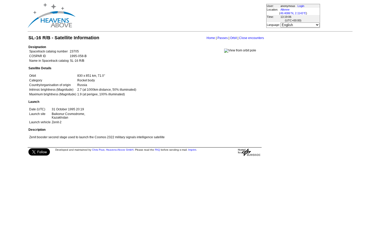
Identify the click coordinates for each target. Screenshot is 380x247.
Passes (222, 38)
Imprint (192, 149)
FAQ (157, 149)
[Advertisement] (171, 15)
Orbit (233, 38)
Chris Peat (98, 149)
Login (301, 5)
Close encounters (251, 38)
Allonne (285, 9)
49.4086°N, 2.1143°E (293, 13)
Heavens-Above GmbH (119, 149)
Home (211, 38)
